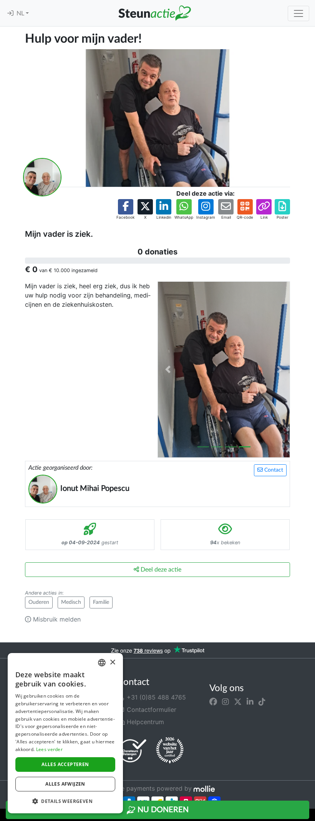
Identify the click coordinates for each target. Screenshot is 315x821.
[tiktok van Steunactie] (262, 702)
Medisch (71, 602)
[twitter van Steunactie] (238, 702)
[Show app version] (309, 815)
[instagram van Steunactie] (225, 702)
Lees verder (49, 749)
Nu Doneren (162, 810)
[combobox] (102, 662)
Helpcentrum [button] (144, 722)
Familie (101, 602)
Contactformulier (150, 709)
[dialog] (65, 733)
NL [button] (21, 13)
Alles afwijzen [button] (65, 784)
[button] (125, 209)
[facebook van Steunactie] (213, 702)
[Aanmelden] (10, 13)
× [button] (112, 662)
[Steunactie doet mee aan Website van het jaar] (170, 750)
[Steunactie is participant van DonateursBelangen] (132, 750)
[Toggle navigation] (298, 13)
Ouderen (38, 602)
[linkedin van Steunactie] (250, 702)
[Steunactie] (154, 13)
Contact (273, 470)
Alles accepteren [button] (65, 764)
